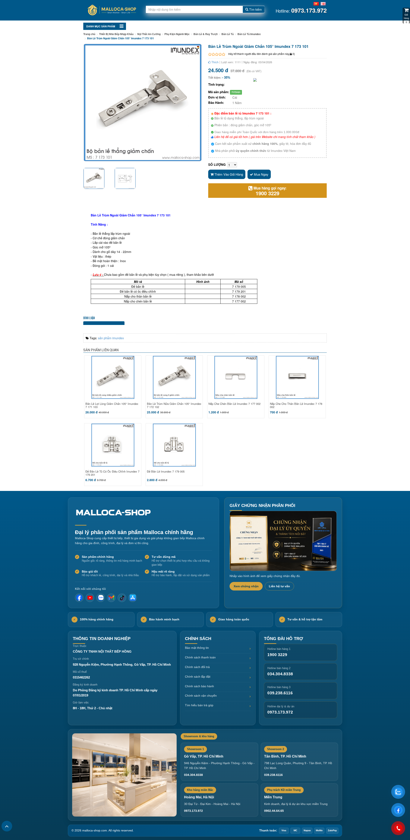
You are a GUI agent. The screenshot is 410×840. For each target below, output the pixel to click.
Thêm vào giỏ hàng (228, 174)
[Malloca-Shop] (115, 513)
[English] (323, 3)
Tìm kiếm (255, 9)
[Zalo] (100, 597)
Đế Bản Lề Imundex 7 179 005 (165, 471)
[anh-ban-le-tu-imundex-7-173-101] (95, 178)
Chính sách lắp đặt (197, 676)
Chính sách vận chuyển (201, 695)
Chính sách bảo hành (199, 686)
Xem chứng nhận (246, 586)
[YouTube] (90, 597)
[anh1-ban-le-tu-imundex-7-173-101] (126, 178)
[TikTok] (122, 597)
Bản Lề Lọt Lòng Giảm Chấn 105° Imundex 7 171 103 (111, 405)
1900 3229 (267, 193)
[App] (132, 597)
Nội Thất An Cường (149, 34)
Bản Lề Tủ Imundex (249, 34)
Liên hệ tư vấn (279, 586)
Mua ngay (260, 174)
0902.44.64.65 (274, 810)
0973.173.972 (280, 712)
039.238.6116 (280, 693)
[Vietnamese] (316, 3)
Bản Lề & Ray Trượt (205, 34)
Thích (214, 62)
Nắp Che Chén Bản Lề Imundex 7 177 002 (234, 404)
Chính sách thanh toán (200, 657)
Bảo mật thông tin (197, 647)
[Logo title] (111, 10)
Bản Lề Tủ (227, 34)
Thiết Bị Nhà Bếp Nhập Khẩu (116, 34)
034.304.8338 (280, 674)
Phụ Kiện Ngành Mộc (177, 34)
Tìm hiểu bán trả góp (199, 705)
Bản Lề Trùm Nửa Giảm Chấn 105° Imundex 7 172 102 (174, 405)
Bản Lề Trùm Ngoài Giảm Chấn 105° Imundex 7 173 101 (120, 38)
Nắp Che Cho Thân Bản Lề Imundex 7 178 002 (296, 405)
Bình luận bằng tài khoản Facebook (103, 323)
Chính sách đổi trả (197, 667)
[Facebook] (79, 597)
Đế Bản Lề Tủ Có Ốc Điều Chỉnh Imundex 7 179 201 (112, 473)
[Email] (111, 597)
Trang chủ (89, 34)
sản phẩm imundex (111, 338)
